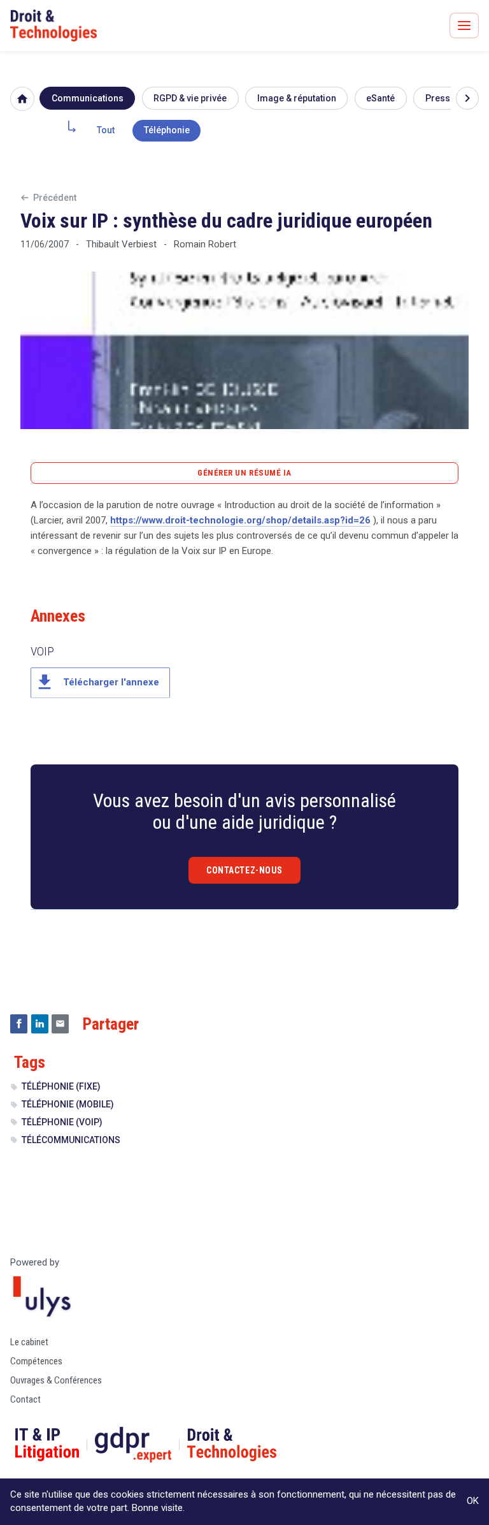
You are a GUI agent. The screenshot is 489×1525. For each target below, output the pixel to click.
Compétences (36, 1361)
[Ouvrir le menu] (464, 25)
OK (473, 1501)
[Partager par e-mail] (60, 1024)
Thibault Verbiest (121, 244)
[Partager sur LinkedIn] (39, 1024)
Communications (88, 98)
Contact (25, 1399)
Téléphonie (167, 130)
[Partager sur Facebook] (18, 1024)
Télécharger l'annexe (96, 682)
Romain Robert (205, 244)
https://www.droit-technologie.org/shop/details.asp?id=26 (240, 520)
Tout (106, 130)
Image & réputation (296, 98)
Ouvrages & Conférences (56, 1380)
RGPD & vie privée (190, 98)
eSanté (380, 98)
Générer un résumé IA (244, 473)
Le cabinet (29, 1342)
